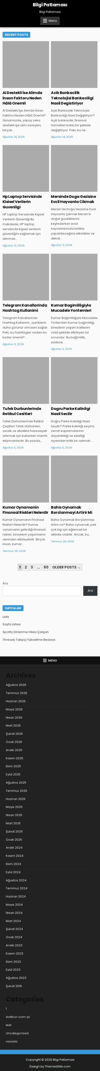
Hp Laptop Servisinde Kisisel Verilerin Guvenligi (22, 202)
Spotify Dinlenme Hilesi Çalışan (26, 632)
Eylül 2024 (13, 872)
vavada (11, 1041)
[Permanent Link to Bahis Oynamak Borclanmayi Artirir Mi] (74, 479)
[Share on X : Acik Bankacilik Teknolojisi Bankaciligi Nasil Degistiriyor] (67, 85)
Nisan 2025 (14, 815)
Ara (5, 583)
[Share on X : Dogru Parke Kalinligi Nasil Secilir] (67, 401)
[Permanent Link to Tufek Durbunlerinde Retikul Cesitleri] (26, 380)
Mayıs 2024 (14, 904)
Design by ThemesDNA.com (50, 1066)
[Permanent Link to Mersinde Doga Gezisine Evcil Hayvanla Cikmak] (74, 168)
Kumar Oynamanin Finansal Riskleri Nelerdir (25, 510)
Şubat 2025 (14, 831)
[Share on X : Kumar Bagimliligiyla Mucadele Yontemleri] (67, 297)
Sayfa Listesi (12, 624)
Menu (53, 20)
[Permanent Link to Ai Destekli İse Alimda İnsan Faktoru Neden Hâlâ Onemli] (26, 64)
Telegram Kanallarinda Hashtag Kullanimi (25, 308)
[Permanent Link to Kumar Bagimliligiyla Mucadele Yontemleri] (74, 277)
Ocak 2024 (14, 937)
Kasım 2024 (14, 856)
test (8, 1025)
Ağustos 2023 (16, 978)
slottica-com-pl (18, 1017)
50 (46, 567)
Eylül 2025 (13, 774)
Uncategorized (25, 56)
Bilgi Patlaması (50, 4)
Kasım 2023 (14, 953)
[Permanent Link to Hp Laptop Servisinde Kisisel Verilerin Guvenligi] (26, 168)
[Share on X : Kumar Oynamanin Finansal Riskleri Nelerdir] (18, 500)
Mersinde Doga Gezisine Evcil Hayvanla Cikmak (73, 199)
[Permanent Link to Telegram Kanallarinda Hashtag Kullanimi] (26, 277)
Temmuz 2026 (16, 693)
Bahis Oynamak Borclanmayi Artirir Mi (71, 510)
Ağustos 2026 (16, 685)
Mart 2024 (13, 921)
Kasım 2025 (14, 758)
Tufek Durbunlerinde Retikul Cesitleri (22, 411)
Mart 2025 (13, 823)
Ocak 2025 (14, 839)
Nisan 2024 (14, 913)
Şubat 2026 (14, 733)
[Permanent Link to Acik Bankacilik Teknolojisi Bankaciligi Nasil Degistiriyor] (74, 64)
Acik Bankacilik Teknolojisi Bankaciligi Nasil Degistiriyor (72, 98)
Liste (6, 617)
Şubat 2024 (14, 929)
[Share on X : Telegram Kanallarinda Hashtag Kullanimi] (18, 297)
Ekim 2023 (13, 961)
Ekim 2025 (13, 766)
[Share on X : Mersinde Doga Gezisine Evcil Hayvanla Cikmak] (67, 189)
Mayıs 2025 (14, 807)
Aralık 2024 (14, 847)
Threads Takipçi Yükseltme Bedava (29, 639)
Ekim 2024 (13, 864)
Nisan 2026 (14, 717)
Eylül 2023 (13, 969)
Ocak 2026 (14, 742)
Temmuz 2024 (16, 888)
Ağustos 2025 (16, 782)
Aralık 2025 (14, 750)
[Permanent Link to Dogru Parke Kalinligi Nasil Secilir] (74, 380)
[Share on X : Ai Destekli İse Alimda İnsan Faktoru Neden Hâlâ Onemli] (18, 85)
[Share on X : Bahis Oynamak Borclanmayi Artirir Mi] (67, 500)
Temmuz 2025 (16, 791)
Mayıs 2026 (14, 709)
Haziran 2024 (16, 896)
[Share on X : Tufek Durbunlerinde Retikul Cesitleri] (18, 401)
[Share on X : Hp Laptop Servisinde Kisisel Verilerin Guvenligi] (18, 189)
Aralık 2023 (14, 945)
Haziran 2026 (16, 701)
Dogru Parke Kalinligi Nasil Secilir (70, 411)
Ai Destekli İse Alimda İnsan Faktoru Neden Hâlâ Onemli (22, 98)
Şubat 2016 (14, 986)
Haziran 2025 (16, 799)
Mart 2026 (13, 725)
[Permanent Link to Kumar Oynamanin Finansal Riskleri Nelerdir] (26, 479)
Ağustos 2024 (16, 880)
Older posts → (66, 567)
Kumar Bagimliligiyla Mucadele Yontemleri (71, 308)
